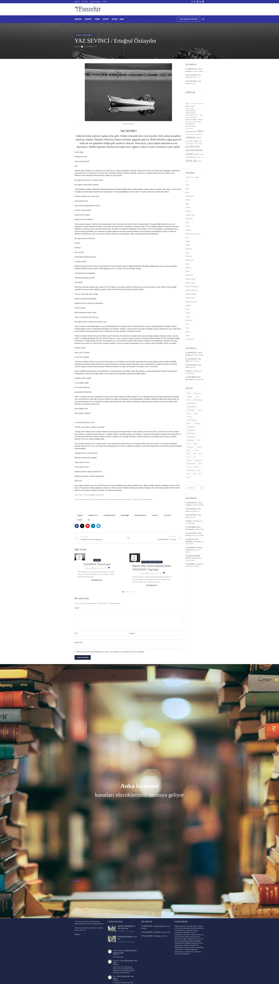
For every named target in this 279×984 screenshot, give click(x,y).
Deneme (78, 35)
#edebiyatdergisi (191, 110)
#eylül (201, 115)
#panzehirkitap (190, 124)
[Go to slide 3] (127, 591)
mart (187, 143)
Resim (187, 309)
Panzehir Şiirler (87, 35)
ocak (195, 143)
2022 (200, 131)
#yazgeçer (155, 515)
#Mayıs (200, 119)
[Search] (203, 19)
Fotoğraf (188, 230)
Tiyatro (188, 332)
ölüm (202, 157)
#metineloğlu (125, 515)
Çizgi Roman (190, 196)
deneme (79, 520)
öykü (189, 160)
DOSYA (159, 562)
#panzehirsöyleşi (191, 126)
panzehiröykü (193, 146)
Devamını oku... (97, 580)
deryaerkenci (198, 134)
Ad (76, 633)
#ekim (197, 115)
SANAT (188, 313)
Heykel (188, 245)
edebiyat (190, 137)
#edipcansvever (93, 515)
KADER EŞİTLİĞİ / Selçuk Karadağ (153, 926)
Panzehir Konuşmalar (192, 286)
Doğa (187, 203)
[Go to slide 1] (122, 591)
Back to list (128, 538)
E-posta (132, 633)
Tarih (187, 328)
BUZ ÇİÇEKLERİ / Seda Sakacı (152, 932)
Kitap (187, 252)
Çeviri (187, 192)
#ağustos (80, 515)
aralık (187, 134)
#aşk (187, 106)
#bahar (192, 106)
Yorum (77, 608)
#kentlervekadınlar (191, 119)
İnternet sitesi (79, 642)
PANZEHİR (189, 275)
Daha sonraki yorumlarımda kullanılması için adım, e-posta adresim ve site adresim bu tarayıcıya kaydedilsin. (111, 652)
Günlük (188, 241)
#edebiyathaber (190, 115)
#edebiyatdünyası (191, 113)
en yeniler (189, 141)
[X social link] (194, 1)
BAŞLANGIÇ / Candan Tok (195, 564)
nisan (191, 143)
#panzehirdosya (197, 121)
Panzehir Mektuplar (192, 290)
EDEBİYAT (189, 219)
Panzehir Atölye (190, 279)
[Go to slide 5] (131, 591)
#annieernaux (193, 103)
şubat (199, 161)
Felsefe (188, 226)
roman (189, 153)
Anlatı (187, 185)
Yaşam (188, 335)
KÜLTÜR (189, 256)
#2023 (187, 103)
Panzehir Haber (190, 283)
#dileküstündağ (189, 108)
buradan (92, 495)
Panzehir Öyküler (191, 294)
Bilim (187, 188)
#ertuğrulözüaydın (109, 515)
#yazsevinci (167, 515)
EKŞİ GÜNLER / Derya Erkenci (97, 564)
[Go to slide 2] (125, 591)
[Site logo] (88, 9)
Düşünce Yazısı (190, 215)
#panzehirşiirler (189, 128)
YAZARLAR (190, 339)
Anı (187, 181)
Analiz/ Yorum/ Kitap (149, 562)
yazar (198, 157)
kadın (195, 141)
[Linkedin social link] (200, 1)
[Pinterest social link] (197, 1)
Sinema (188, 317)
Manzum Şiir (190, 260)
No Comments (130, 931)
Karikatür (188, 249)
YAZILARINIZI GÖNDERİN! (188, 19)
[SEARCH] (201, 487)
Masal (187, 264)
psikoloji (188, 305)
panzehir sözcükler (191, 301)
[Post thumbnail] (112, 928)
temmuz (202, 154)
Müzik (188, 271)
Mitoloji (188, 268)
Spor (187, 324)
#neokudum (189, 121)
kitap (200, 141)
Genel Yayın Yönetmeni (193, 234)
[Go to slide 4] (129, 591)
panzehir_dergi (98, 568)
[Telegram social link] (203, 1)
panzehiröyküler (194, 150)
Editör (188, 222)
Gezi (187, 237)
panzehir (200, 143)
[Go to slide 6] (133, 591)
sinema (196, 154)
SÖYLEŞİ (189, 320)
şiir (89, 520)
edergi (198, 138)
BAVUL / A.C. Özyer (193, 371)
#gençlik (193, 117)
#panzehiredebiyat (140, 515)
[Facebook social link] (192, 1)
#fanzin (187, 117)
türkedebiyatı (191, 157)
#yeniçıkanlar (191, 131)
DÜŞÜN (188, 211)
